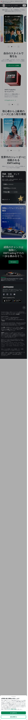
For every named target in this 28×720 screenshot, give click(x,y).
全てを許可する (13, 712)
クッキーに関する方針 (11, 709)
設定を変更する (13, 716)
